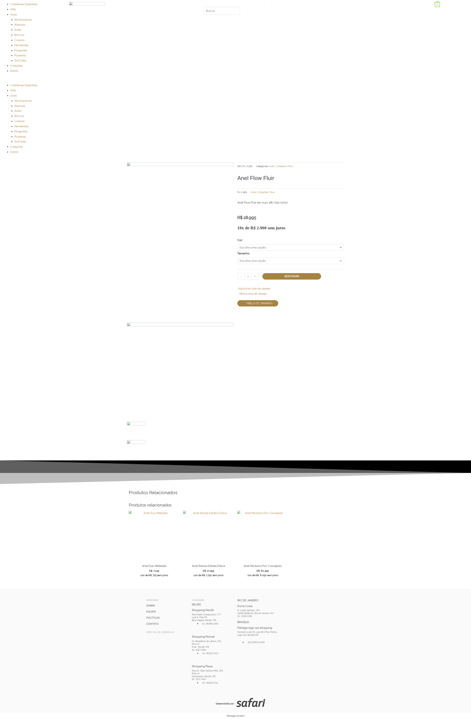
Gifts (13, 9)
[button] (33, 80)
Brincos (19, 35)
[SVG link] (291, 703)
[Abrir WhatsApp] (461, 709)
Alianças (19, 24)
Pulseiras (20, 55)
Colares (19, 40)
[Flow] (180, 372)
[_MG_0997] (180, 242)
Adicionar (291, 276)
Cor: (240, 240)
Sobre (14, 71)
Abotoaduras (23, 19)
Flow (290, 166)
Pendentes (21, 45)
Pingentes (20, 50)
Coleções (16, 65)
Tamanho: (243, 253)
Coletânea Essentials (23, 4)
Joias (13, 14)
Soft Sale (20, 60)
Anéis (17, 29)
